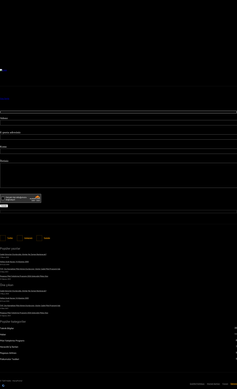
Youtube (47, 238)
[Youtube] (204, 77)
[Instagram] (199, 77)
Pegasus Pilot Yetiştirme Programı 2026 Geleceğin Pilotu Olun (24, 276)
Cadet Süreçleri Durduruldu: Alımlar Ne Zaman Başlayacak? (23, 254)
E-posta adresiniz (10, 132)
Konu (3, 146)
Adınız (4, 118)
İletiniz (4, 160)
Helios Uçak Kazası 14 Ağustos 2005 (14, 261)
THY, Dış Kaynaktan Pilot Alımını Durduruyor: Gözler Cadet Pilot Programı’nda (30, 269)
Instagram (28, 238)
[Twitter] (193, 77)
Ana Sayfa (4, 98)
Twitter (10, 238)
